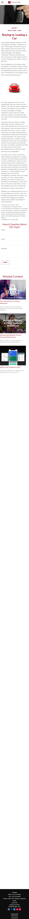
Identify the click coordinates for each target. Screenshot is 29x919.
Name (3, 230)
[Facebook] (9, 909)
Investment (14, 918)
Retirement (14, 916)
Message (4, 248)
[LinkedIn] (14, 909)
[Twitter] (12, 909)
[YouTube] (17, 909)
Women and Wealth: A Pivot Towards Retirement (10, 336)
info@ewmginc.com (14, 906)
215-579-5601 (16, 894)
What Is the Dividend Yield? (10, 367)
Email (3, 239)
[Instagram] (20, 909)
